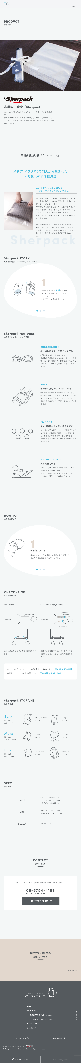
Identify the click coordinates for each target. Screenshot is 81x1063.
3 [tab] (44, 311)
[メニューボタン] (74, 3)
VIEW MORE (71, 970)
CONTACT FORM (39, 900)
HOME (30, 1006)
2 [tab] (40, 311)
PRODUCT (31, 1011)
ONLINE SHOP (20, 1038)
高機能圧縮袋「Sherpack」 (41, 1015)
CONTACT (31, 1028)
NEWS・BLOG (33, 1023)
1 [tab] (37, 311)
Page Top (77, 1015)
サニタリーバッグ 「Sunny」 (42, 1019)
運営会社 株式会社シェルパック (14, 1046)
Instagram (58, 1038)
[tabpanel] (40, 289)
